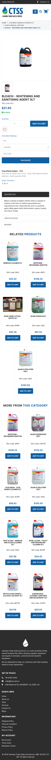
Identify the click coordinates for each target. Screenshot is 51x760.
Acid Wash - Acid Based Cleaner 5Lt (12, 488)
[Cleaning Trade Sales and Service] (12, 11)
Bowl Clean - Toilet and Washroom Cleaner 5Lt (38, 543)
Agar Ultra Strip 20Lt (25, 370)
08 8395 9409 (11, 678)
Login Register (8, 2)
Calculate (26, 160)
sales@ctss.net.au (12, 681)
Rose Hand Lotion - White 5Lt (12, 317)
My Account (6, 740)
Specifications (11, 218)
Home (4, 696)
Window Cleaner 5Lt (12, 263)
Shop (4, 702)
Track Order (6, 743)
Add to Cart (39, 123)
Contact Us (6, 708)
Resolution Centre (8, 746)
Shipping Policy (8, 721)
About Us (5, 699)
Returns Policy (7, 730)
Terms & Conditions (9, 724)
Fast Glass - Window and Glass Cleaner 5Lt (12, 543)
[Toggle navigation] (35, 12)
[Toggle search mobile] (40, 12)
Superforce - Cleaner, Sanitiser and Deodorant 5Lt (38, 596)
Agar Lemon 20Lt (38, 316)
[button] (5, 130)
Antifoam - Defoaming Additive (38, 264)
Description (10, 194)
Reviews (8, 225)
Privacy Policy (7, 727)
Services (5, 705)
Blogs (4, 711)
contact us (44, 2)
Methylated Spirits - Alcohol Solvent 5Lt (13, 595)
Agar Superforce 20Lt (38, 435)
